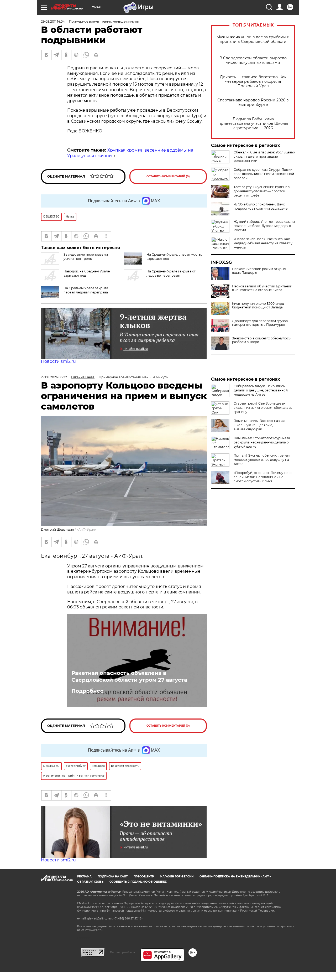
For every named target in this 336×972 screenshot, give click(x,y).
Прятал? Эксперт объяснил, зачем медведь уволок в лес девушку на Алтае (262, 459)
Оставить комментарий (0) (168, 176)
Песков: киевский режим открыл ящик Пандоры (259, 271)
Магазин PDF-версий (176, 876)
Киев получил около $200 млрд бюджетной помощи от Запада (258, 305)
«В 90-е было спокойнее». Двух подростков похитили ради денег (261, 206)
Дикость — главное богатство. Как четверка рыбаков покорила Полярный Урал (253, 81)
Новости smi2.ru (58, 361)
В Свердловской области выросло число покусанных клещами (253, 60)
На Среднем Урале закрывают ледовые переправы (171, 273)
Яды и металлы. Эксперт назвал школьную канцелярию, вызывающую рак (259, 425)
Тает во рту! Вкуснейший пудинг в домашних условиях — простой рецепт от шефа (262, 191)
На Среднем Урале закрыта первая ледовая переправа (86, 290)
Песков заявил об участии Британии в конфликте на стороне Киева (262, 288)
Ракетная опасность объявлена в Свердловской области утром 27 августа (129, 676)
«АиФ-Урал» (87, 529)
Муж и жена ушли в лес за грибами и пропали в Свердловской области (253, 39)
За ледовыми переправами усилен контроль (86, 256)
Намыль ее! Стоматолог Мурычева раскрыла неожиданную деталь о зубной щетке (262, 442)
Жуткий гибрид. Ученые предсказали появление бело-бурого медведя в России (264, 226)
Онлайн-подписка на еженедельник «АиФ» (235, 876)
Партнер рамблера (122, 952)
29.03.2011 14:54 (53, 21)
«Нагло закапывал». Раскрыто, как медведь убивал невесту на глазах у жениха (263, 243)
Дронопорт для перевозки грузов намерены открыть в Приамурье (260, 323)
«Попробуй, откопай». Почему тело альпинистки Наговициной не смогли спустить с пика (263, 477)
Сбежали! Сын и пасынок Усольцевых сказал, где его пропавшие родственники (264, 156)
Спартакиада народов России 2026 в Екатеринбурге (253, 102)
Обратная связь (90, 881)
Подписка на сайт (113, 876)
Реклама (84, 876)
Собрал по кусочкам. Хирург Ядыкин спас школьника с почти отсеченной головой (264, 174)
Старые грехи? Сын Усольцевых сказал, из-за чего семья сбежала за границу (263, 407)
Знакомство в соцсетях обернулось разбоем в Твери (261, 340)
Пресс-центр (144, 876)
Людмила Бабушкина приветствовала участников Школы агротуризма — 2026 (253, 123)
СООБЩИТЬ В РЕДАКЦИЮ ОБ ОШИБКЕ (138, 881)
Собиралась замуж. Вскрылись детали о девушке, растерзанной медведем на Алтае (261, 390)
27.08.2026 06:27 (54, 377)
